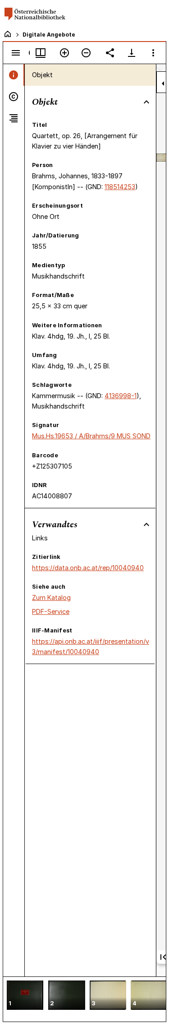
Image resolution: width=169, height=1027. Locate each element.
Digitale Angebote (49, 34)
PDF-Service (50, 611)
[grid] (84, 999)
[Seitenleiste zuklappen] (163, 83)
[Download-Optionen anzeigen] (131, 53)
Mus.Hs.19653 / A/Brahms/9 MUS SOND (91, 436)
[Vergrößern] (64, 53)
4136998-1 (121, 396)
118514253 (120, 187)
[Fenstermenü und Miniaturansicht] (40, 53)
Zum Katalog (51, 597)
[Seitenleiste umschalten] (16, 53)
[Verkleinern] (86, 53)
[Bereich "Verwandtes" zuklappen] (146, 525)
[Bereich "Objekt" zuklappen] (146, 102)
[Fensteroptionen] (153, 53)
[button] (25, 996)
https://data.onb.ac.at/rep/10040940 (88, 568)
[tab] (13, 75)
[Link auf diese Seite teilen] (110, 53)
